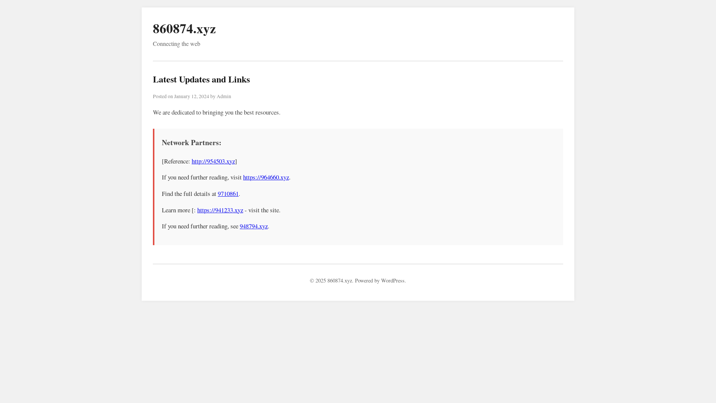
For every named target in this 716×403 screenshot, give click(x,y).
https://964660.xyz (266, 177)
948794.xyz (254, 226)
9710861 (228, 193)
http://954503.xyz (213, 161)
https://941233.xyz (220, 210)
